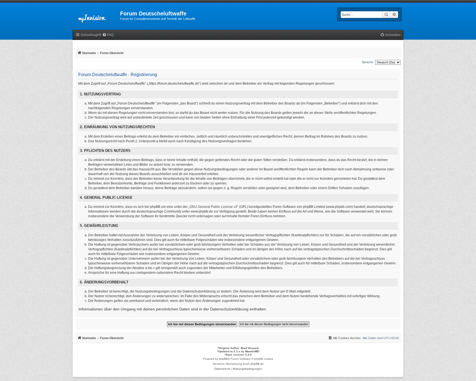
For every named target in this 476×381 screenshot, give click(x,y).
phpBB (223, 358)
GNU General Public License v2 (213, 207)
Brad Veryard (249, 348)
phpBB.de (257, 363)
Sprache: (368, 62)
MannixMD (252, 351)
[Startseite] (96, 15)
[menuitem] (107, 35)
